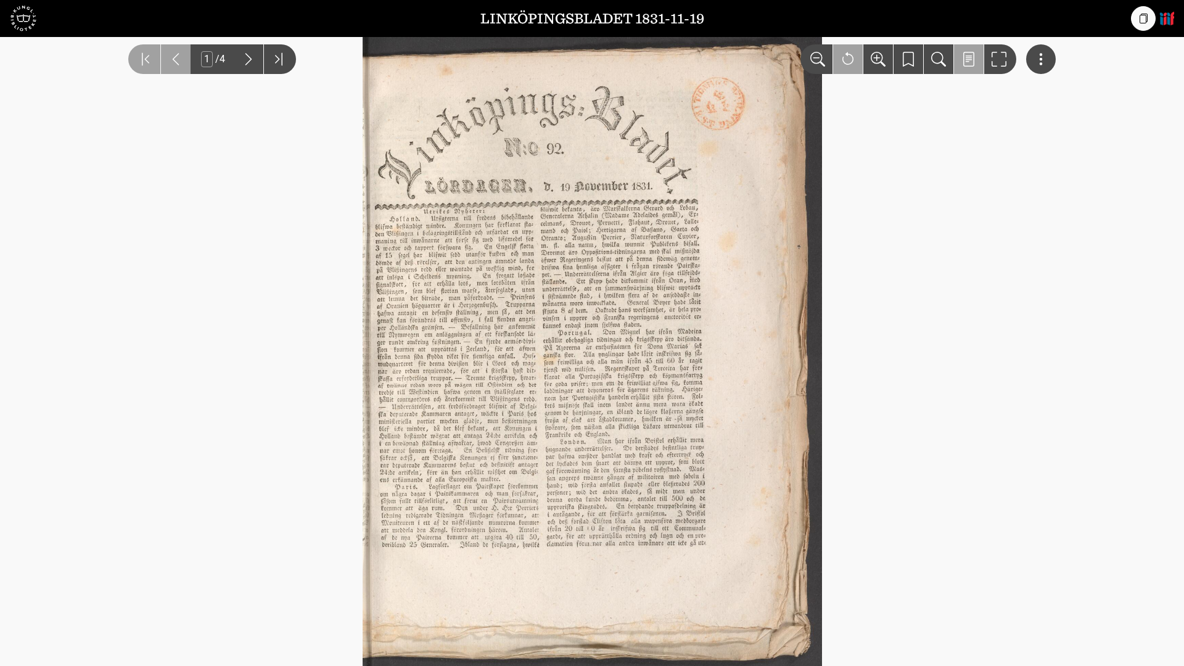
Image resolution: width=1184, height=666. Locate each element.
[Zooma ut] (816, 59)
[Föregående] (176, 59)
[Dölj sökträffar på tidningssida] (969, 59)
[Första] (144, 59)
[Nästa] (248, 59)
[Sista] (280, 59)
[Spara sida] (908, 59)
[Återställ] (848, 59)
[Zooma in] (878, 59)
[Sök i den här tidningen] (938, 59)
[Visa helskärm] (1000, 59)
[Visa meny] (1041, 59)
